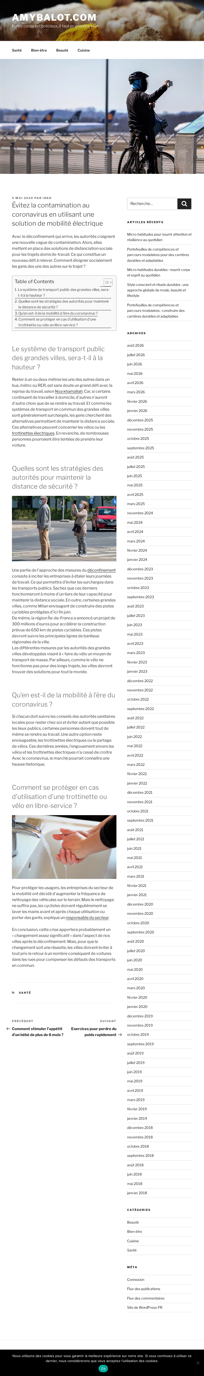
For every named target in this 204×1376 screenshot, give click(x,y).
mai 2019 (134, 1081)
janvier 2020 (137, 1006)
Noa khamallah (69, 391)
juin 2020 (134, 960)
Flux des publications (143, 1289)
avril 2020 (135, 979)
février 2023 (137, 662)
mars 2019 (136, 1100)
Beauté (62, 50)
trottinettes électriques (33, 433)
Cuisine (84, 50)
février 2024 (137, 550)
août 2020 (135, 941)
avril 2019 (135, 1090)
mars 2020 (136, 988)
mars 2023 (136, 653)
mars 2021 (135, 876)
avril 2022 (135, 755)
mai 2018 (134, 1183)
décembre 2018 (140, 1127)
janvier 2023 (137, 671)
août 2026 (135, 345)
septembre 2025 (140, 448)
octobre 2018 (138, 1146)
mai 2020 (135, 969)
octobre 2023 (138, 588)
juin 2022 (134, 736)
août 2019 (135, 1053)
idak (47, 198)
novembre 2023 (140, 578)
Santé (17, 50)
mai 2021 (134, 857)
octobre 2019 (138, 1034)
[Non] (197, 1362)
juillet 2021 (135, 839)
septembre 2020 (140, 932)
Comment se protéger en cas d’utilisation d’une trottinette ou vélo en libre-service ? (57, 322)
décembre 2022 (140, 681)
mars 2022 (136, 764)
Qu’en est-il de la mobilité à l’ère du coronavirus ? (58, 313)
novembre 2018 (140, 1137)
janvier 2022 (137, 783)
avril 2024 (135, 531)
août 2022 (135, 718)
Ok (103, 1369)
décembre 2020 (140, 904)
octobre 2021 (138, 811)
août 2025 (135, 457)
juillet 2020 (136, 951)
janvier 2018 (137, 1193)
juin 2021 (134, 848)
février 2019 (137, 1109)
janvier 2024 (137, 559)
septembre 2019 (140, 1044)
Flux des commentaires (145, 1298)
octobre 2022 (138, 699)
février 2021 (137, 885)
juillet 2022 (136, 727)
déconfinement (101, 570)
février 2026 (137, 401)
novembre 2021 (140, 802)
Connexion (135, 1279)
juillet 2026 (136, 355)
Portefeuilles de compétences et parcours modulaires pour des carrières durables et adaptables (158, 254)
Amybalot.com (54, 17)
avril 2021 (135, 867)
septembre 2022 (140, 709)
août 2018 (135, 1165)
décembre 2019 (140, 1016)
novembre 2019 (140, 1025)
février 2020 (137, 997)
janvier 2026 (137, 410)
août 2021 (135, 830)
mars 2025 (136, 504)
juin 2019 (134, 1072)
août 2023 (135, 606)
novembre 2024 (140, 513)
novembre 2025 (140, 429)
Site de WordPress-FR (144, 1307)
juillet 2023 (136, 615)
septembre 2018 (140, 1155)
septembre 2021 (140, 820)
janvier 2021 (137, 895)
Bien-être (39, 50)
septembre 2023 (140, 597)
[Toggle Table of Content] (105, 282)
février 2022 (137, 774)
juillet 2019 (136, 1062)
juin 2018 (134, 1174)
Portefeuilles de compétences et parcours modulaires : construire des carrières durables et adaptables (156, 310)
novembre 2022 (140, 690)
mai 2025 (135, 485)
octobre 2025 (138, 438)
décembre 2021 (140, 792)
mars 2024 (136, 541)
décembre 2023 (140, 569)
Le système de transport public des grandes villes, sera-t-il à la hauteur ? (64, 292)
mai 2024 (135, 522)
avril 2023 (135, 643)
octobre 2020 (138, 923)
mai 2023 (135, 634)
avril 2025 (135, 494)
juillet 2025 (136, 466)
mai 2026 (135, 373)
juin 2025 (134, 476)
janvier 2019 (137, 1118)
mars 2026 (136, 392)
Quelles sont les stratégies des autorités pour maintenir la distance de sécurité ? (63, 304)
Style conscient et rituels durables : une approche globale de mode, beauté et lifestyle (158, 290)
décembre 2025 (140, 420)
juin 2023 (134, 625)
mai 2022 (134, 746)
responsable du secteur (87, 917)
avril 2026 (135, 383)
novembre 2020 (140, 913)
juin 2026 (134, 364)
